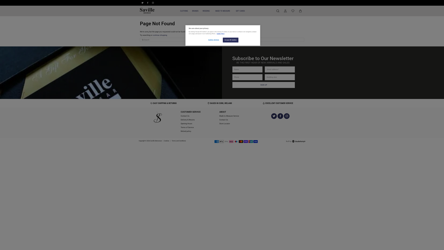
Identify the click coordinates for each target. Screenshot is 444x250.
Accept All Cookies (231, 40)
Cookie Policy (221, 33)
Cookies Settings (213, 40)
